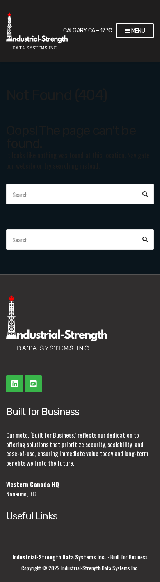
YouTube (33, 383)
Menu (137, 31)
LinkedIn (14, 383)
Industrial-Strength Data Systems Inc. (59, 557)
